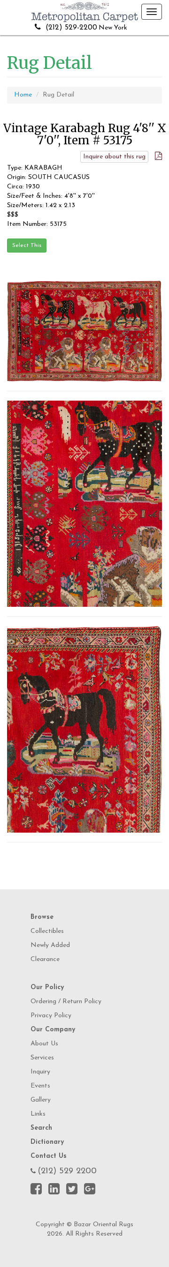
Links (38, 1114)
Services (42, 1057)
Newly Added (50, 945)
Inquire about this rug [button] (114, 156)
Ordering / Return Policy (66, 1001)
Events (40, 1085)
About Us (44, 1043)
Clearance (45, 959)
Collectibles (47, 931)
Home (23, 94)
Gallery (41, 1099)
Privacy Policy (51, 1015)
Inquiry (40, 1071)
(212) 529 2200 (67, 1171)
